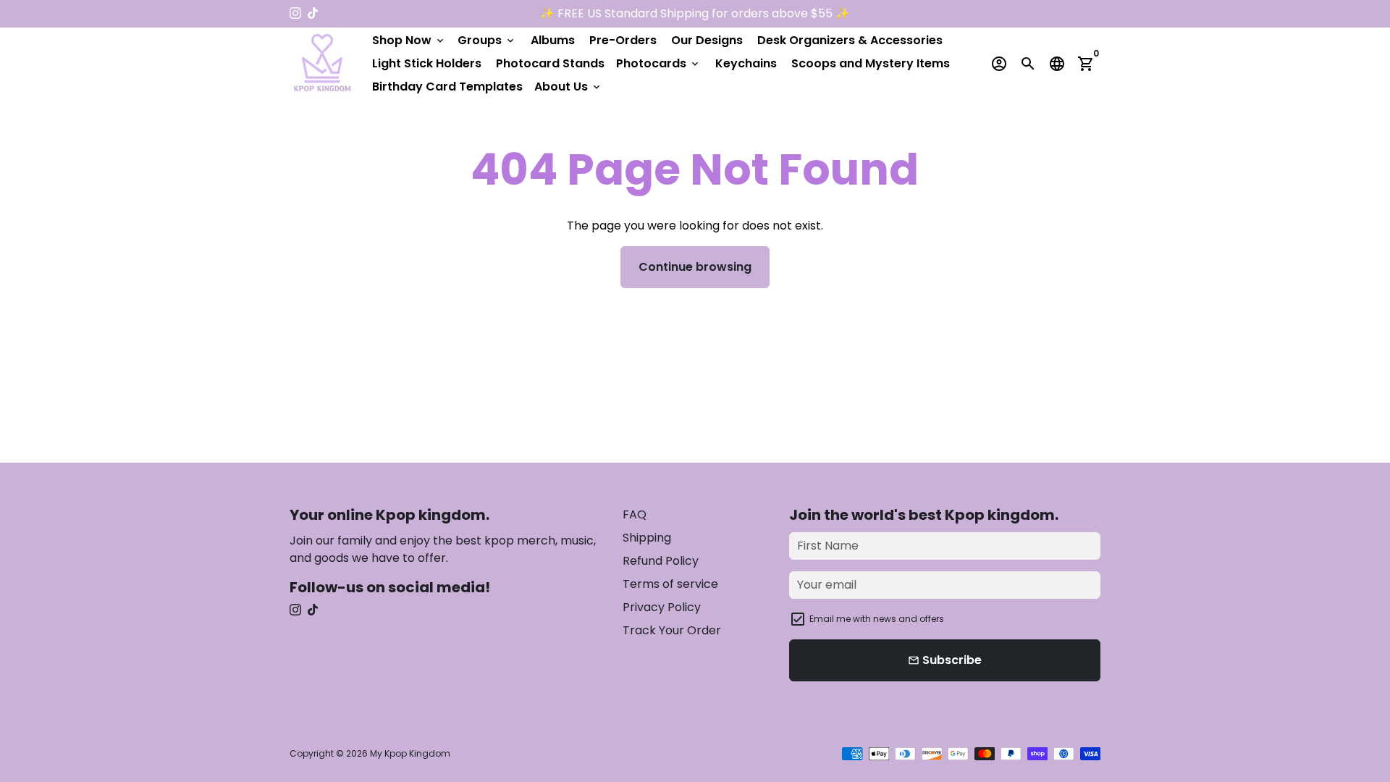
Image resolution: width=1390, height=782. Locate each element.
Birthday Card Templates (447, 86)
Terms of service (670, 584)
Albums (553, 40)
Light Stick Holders (426, 63)
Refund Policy (661, 560)
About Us (568, 86)
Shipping (647, 537)
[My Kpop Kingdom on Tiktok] (313, 13)
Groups (487, 40)
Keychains (746, 63)
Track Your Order (672, 630)
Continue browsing (695, 266)
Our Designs (707, 40)
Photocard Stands (550, 63)
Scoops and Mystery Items (870, 63)
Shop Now (409, 40)
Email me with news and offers (876, 619)
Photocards (658, 63)
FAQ (634, 514)
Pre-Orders (623, 40)
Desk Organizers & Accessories (850, 40)
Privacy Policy (662, 607)
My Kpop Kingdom (410, 753)
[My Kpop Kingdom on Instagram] (295, 13)
